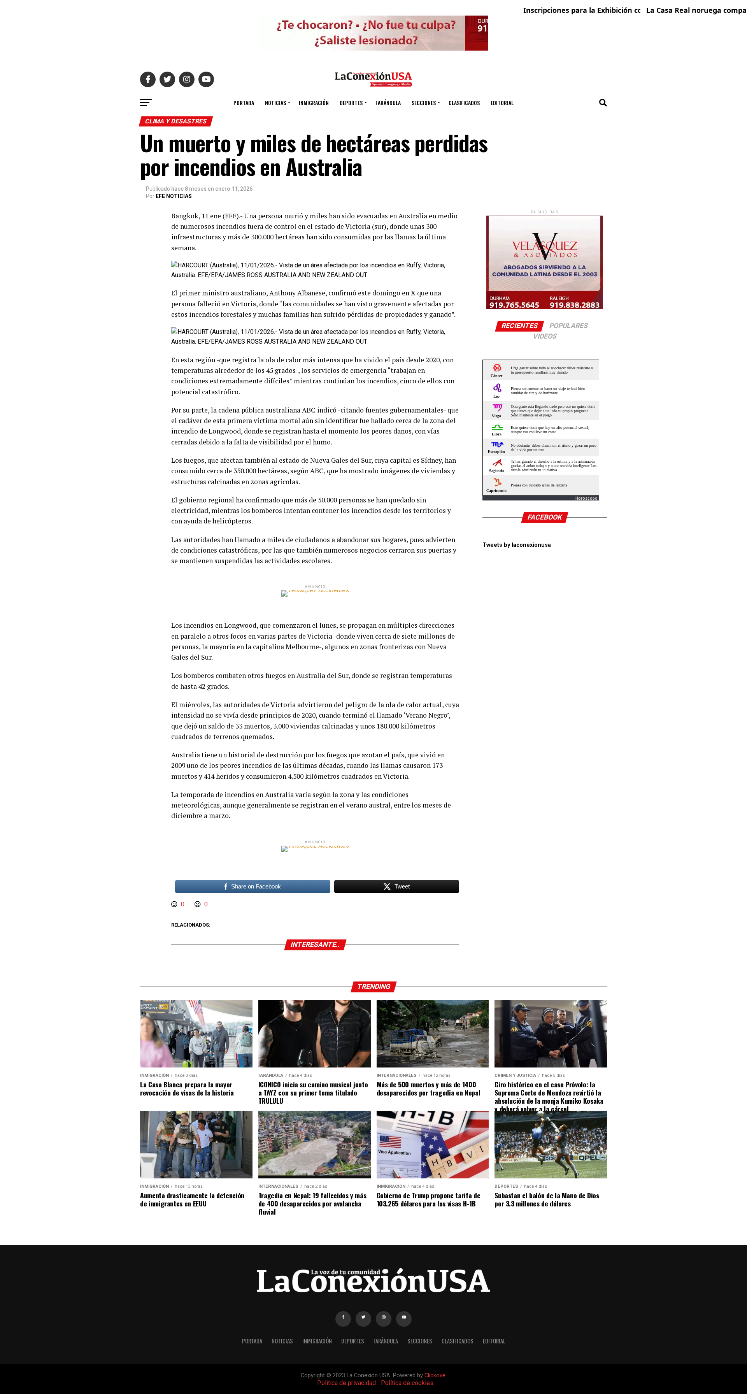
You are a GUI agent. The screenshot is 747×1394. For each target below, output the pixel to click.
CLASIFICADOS (464, 102)
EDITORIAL (502, 102)
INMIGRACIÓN (314, 102)
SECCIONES (424, 102)
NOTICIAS (275, 102)
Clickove (434, 1375)
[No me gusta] (198, 904)
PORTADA (243, 102)
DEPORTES (351, 102)
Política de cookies (407, 1383)
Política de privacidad (346, 1383)
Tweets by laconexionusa (516, 545)
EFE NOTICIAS (174, 196)
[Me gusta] (175, 904)
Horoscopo (586, 498)
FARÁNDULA (388, 102)
